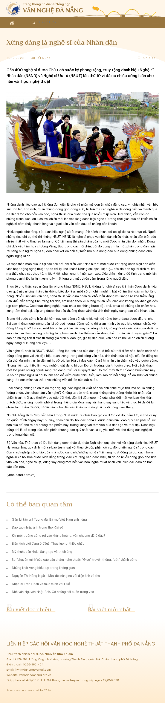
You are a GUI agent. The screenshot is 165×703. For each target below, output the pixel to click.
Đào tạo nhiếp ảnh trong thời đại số (37, 527)
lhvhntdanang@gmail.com (33, 669)
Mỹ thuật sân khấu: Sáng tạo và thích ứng (42, 551)
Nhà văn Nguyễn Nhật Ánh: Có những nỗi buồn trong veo (53, 592)
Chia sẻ (149, 57)
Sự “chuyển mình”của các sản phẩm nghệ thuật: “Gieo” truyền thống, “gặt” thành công (74, 559)
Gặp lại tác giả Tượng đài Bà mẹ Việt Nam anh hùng (49, 519)
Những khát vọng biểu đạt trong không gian (43, 568)
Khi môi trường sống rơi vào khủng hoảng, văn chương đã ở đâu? (58, 535)
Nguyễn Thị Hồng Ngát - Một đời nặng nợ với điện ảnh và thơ (56, 575)
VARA (47, 690)
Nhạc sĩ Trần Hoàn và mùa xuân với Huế (41, 584)
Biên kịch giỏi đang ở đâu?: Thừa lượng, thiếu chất (48, 543)
